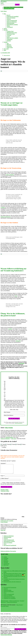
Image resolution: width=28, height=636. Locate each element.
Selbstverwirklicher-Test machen (8, 551)
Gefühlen (3, 207)
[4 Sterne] (17, 444)
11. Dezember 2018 (5, 52)
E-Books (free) (10, 31)
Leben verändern (10, 174)
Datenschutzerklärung (18, 423)
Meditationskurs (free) (12, 32)
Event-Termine (4, 522)
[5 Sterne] (22, 444)
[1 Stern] (3, 444)
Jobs (8, 43)
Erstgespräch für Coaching (7, 520)
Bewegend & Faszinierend (10, 545)
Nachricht (3, 463)
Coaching (9, 35)
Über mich (6, 48)
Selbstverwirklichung (12, 21)
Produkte (9, 40)
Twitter (5, 557)
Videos (8, 26)
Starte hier (3, 530)
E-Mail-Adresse (5, 478)
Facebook (6, 558)
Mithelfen (9, 44)
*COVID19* (10, 27)
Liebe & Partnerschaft (12, 20)
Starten (5, 28)
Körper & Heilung (11, 17)
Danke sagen (10, 47)
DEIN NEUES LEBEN (12, 38)
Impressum (9, 46)
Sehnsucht (18, 340)
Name (2, 475)
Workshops (21, 363)
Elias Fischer (9, 427)
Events (8, 36)
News (5, 544)
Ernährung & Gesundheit (12, 16)
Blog (5, 13)
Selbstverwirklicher (5, 438)
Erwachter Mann (5, 606)
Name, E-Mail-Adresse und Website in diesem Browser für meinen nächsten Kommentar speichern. (13, 483)
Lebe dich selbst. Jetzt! (9, 8)
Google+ (6, 559)
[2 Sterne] (7, 444)
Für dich (6, 30)
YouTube (6, 562)
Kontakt (5, 42)
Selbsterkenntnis (10, 23)
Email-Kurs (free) (11, 34)
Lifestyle (9, 19)
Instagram (6, 561)
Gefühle (10, 328)
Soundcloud (6, 563)
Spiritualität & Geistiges (12, 24)
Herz (16, 296)
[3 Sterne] (12, 444)
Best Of (8, 15)
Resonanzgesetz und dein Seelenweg (12, 581)
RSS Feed (6, 565)
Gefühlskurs (9, 39)
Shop (5, 50)
